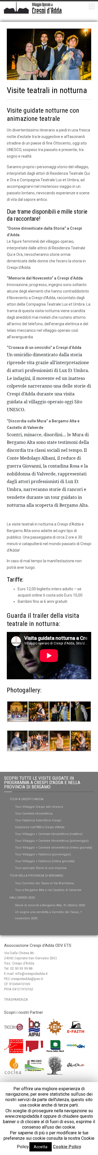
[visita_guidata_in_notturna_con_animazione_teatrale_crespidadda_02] (59, 740)
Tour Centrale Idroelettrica (34, 813)
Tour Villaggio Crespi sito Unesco (39, 807)
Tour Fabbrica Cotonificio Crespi (38, 820)
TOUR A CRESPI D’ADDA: (27, 799)
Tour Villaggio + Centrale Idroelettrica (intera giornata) (53, 847)
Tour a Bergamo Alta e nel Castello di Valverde (48, 890)
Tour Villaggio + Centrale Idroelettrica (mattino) (48, 834)
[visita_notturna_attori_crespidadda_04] (38, 711)
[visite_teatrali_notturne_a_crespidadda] (17, 711)
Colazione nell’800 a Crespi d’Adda (40, 827)
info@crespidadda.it (31, 974)
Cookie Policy (67, 1146)
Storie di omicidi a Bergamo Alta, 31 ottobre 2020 (50, 905)
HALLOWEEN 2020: (22, 897)
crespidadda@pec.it (27, 979)
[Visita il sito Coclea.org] (14, 1065)
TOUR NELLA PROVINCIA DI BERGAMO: (37, 875)
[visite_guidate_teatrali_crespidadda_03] (17, 740)
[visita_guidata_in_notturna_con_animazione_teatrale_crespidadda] (80, 740)
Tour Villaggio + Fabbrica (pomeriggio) (43, 854)
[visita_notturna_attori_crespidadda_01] (38, 740)
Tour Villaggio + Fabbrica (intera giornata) (45, 861)
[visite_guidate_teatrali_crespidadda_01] (80, 711)
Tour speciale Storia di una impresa (40, 868)
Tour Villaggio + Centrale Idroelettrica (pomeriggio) (52, 841)
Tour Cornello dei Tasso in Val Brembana (44, 883)
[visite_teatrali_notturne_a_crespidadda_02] (59, 711)
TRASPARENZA (16, 999)
